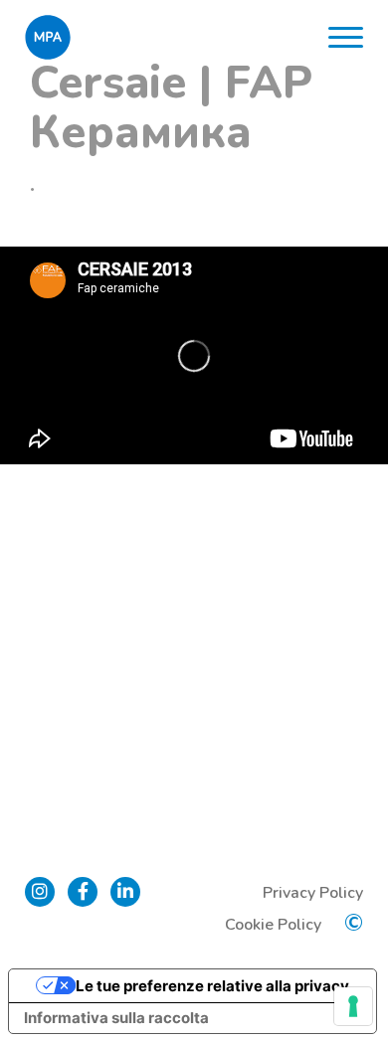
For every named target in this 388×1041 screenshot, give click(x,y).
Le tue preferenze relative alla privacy (212, 985)
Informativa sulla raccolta (116, 1017)
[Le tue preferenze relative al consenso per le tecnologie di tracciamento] (353, 1006)
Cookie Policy (273, 925)
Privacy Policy (313, 893)
